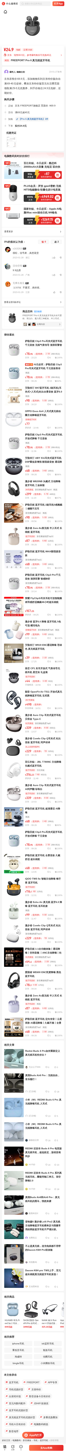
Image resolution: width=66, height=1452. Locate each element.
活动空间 (17, 265)
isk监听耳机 (48, 1343)
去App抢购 (46, 1447)
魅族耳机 (47, 1350)
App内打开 (35, 1435)
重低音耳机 (18, 1350)
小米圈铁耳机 (48, 1363)
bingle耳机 (18, 1363)
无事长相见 (19, 283)
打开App (58, 3)
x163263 (17, 248)
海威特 (18, 1356)
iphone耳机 (18, 1343)
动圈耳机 (47, 1356)
